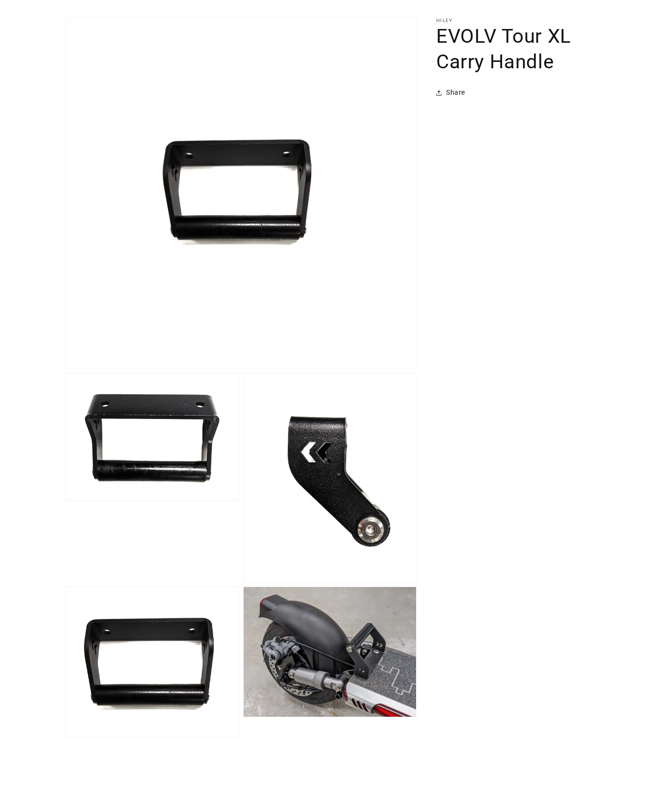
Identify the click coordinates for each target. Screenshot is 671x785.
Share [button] (455, 92)
